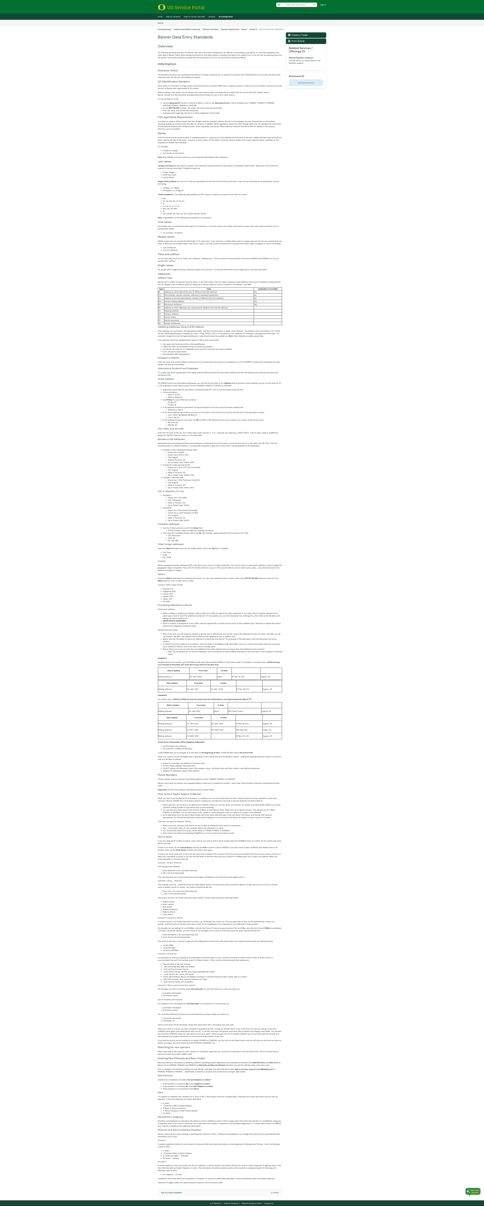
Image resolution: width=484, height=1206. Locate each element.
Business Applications (230, 29)
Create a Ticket (299, 35)
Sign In (323, 5)
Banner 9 (253, 29)
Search (161, 23)
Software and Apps (210, 29)
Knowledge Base (226, 17)
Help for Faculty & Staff (251, 1203)
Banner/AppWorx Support (301, 57)
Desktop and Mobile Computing (187, 29)
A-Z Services (215, 1203)
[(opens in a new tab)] (181, 7)
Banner (244, 29)
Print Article (297, 41)
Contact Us (268, 1203)
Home (160, 17)
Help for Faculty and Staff (194, 17)
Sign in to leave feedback (171, 1192)
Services (211, 17)
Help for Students (173, 17)
